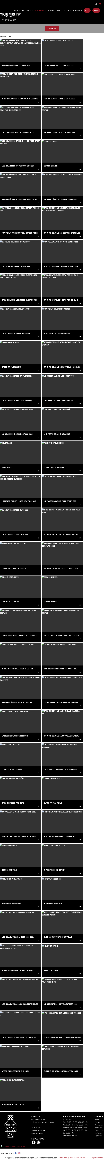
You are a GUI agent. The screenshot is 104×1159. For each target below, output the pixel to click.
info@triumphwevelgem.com (42, 1122)
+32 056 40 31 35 (38, 1119)
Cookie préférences (95, 1158)
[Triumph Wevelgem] (10, 15)
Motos (17, 10)
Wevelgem (9, 19)
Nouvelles (40, 10)
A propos (77, 10)
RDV (87, 10)
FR (100, 4)
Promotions (54, 10)
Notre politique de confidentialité (72, 1158)
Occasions (27, 10)
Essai (96, 10)
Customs (66, 10)
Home (96, 1119)
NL (96, 4)
